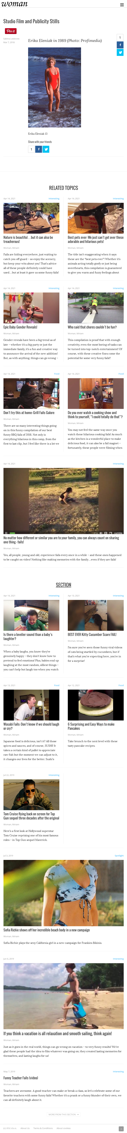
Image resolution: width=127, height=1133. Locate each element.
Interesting (54, 198)
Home (3, 2)
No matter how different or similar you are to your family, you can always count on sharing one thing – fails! (61, 539)
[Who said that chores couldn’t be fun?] (96, 307)
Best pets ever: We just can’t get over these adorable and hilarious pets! (96, 239)
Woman (7, 247)
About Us (25, 1128)
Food (56, 373)
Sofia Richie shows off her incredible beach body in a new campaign (46, 929)
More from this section (62, 1114)
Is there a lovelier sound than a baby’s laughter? (27, 636)
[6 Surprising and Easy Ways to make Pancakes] (96, 705)
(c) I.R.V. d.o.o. (10, 1128)
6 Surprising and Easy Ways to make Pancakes (91, 726)
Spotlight (119, 855)
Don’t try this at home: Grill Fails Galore (28, 412)
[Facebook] (120, 44)
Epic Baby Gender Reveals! (20, 326)
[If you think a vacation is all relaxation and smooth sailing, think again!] (63, 996)
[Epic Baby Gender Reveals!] (31, 307)
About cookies (64, 1128)
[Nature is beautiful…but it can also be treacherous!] (31, 218)
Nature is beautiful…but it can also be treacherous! (28, 239)
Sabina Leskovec (11, 38)
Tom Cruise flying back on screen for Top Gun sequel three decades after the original (31, 815)
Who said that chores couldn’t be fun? (92, 326)
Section (63, 584)
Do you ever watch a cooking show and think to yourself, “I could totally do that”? (95, 414)
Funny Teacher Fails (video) (20, 1077)
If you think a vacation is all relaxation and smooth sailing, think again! (57, 1033)
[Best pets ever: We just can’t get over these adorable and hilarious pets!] (96, 218)
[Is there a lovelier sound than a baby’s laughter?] (31, 615)
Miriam (15, 247)
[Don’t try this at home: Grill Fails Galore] (31, 393)
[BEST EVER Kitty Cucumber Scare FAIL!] (96, 615)
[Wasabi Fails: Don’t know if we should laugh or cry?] (31, 705)
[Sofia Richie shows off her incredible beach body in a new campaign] (63, 893)
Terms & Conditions (43, 1128)
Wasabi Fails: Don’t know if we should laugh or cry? (31, 726)
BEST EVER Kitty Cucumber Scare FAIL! (92, 634)
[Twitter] (120, 52)
